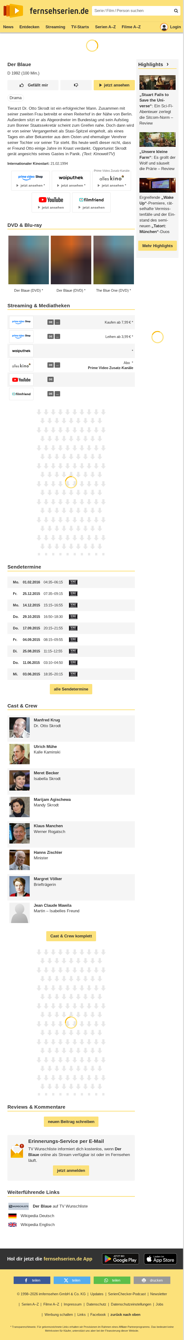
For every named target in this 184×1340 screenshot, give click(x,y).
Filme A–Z (131, 27)
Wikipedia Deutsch (37, 1216)
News (8, 27)
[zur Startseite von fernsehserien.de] (13, 11)
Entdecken (29, 27)
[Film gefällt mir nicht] (76, 85)
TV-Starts (80, 27)
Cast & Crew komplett (71, 936)
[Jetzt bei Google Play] (120, 1258)
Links (81, 1314)
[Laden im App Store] (160, 1258)
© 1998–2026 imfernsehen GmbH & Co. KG (51, 1294)
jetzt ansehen (116, 85)
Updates (97, 1294)
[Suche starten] (176, 11)
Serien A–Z (105, 27)
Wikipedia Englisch (38, 1224)
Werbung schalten (59, 1314)
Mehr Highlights (157, 246)
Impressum (73, 1304)
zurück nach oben (125, 1314)
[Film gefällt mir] (32, 85)
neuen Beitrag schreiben (71, 1121)
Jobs (159, 1304)
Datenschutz (96, 1304)
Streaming (55, 27)
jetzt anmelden (71, 1170)
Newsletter (158, 1294)
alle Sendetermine (71, 689)
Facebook (98, 1314)
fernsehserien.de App (68, 1258)
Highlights (150, 64)
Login (175, 27)
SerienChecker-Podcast (127, 1294)
